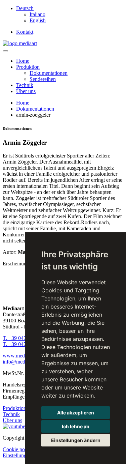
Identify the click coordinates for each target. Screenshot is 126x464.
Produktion (28, 67)
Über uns (26, 91)
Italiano (37, 14)
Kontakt (24, 32)
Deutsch (25, 8)
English (38, 20)
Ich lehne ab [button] (75, 426)
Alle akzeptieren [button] (75, 412)
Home (22, 61)
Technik (24, 85)
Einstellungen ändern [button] (75, 440)
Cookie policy (18, 449)
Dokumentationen (49, 73)
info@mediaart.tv (21, 362)
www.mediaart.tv (21, 355)
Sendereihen (43, 79)
